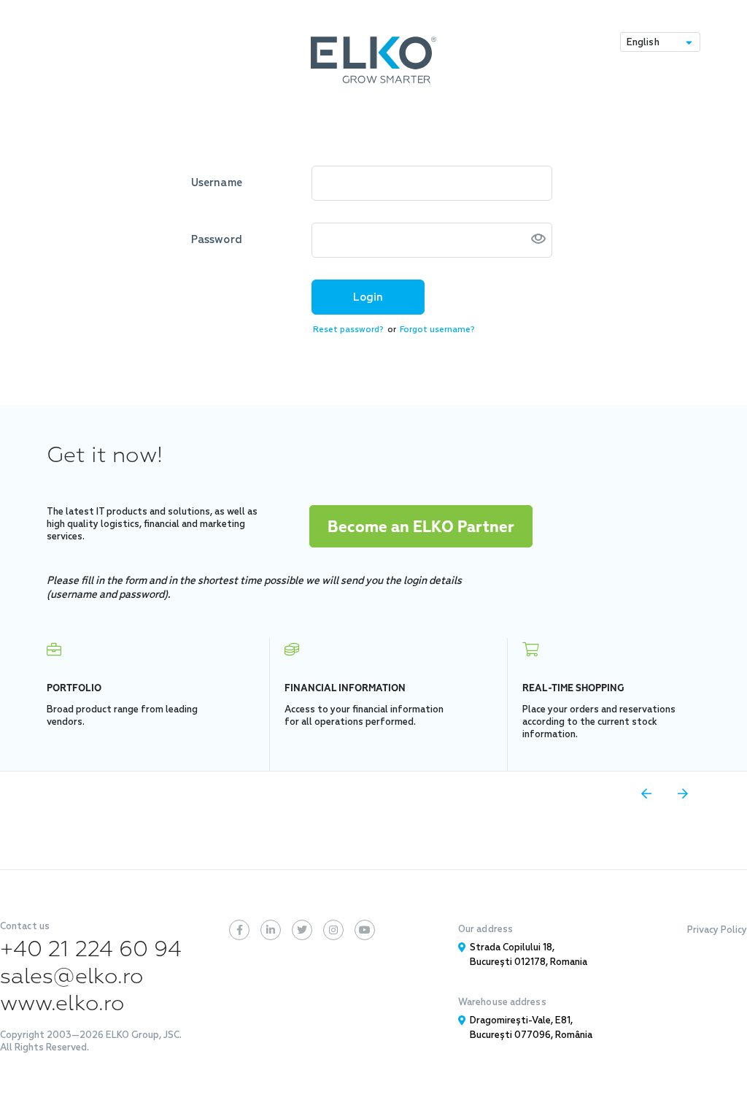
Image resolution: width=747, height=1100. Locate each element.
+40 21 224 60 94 (91, 949)
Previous (646, 792)
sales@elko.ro (72, 976)
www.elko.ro (62, 1003)
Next (683, 792)
